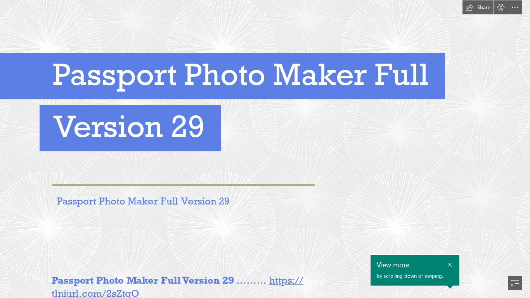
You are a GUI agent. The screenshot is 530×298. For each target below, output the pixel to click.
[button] (478, 7)
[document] (265, 149)
